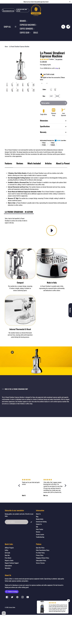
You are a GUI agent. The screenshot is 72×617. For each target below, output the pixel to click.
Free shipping (43, 65)
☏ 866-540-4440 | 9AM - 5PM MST (21, 10)
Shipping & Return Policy (42, 558)
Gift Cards (7, 553)
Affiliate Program (9, 548)
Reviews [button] (70, 310)
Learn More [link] (63, 140)
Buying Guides (39, 519)
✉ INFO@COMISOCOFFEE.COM (8, 10)
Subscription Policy (41, 560)
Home (6, 46)
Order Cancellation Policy (42, 550)
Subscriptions (8, 566)
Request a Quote (9, 560)
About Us (38, 514)
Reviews (19, 163)
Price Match (8, 558)
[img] (31, 480)
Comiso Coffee (12, 607)
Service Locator (40, 534)
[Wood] (55, 89)
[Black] (51, 89)
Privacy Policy (39, 555)
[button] (44, 59)
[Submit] (31, 522)
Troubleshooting (40, 537)
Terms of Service (40, 563)
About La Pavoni (63, 163)
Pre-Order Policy (40, 553)
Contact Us (39, 524)
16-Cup (57, 96)
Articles (48, 163)
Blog (37, 516)
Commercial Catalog (41, 522)
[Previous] (42, 83)
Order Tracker (39, 529)
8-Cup (51, 96)
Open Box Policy (40, 548)
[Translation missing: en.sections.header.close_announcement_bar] (70, 2)
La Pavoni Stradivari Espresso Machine (19, 46)
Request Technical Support (12, 563)
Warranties (7, 568)
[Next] (47, 83)
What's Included (34, 163)
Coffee (6, 550)
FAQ (37, 527)
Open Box (7, 555)
